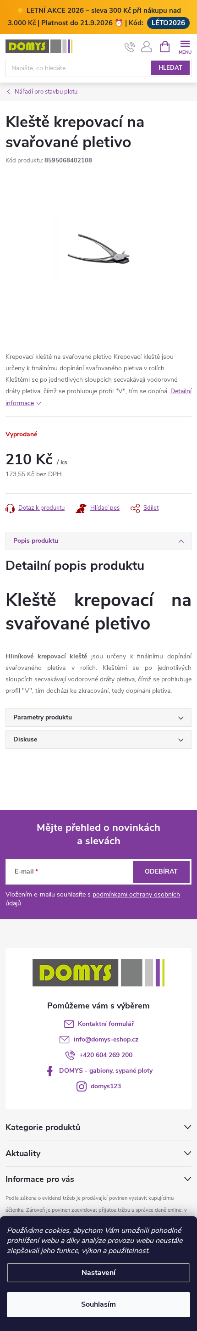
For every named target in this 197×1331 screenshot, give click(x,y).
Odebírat (161, 871)
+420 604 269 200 (105, 1055)
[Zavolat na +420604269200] (130, 47)
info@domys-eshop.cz (106, 1039)
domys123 (106, 1086)
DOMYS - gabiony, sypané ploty (106, 1070)
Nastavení (98, 1273)
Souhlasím (98, 1304)
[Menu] (185, 46)
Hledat (170, 68)
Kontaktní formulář (106, 1023)
